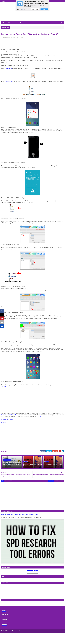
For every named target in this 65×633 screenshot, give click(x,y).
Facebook (3, 414)
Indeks (19, 630)
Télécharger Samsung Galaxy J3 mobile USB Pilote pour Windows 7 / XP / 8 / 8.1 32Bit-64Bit (12, 464)
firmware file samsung (9, 37)
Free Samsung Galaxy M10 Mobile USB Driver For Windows (32, 465)
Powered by (19, 9)
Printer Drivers (6, 460)
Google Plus (14, 414)
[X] (2, 314)
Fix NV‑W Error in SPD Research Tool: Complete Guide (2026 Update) (19, 515)
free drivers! (39, 416)
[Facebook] (2, 311)
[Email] (2, 322)
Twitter (9, 414)
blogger (56, 481)
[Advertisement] (32, 15)
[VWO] (23, 9)
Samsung (22, 37)
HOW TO (18, 37)
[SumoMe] (2, 326)
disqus (61, 481)
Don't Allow (35, 9)
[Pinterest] (2, 318)
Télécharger (9, 68)
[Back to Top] (63, 631)
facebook (51, 481)
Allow (44, 9)
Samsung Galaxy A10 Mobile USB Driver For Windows (53, 465)
